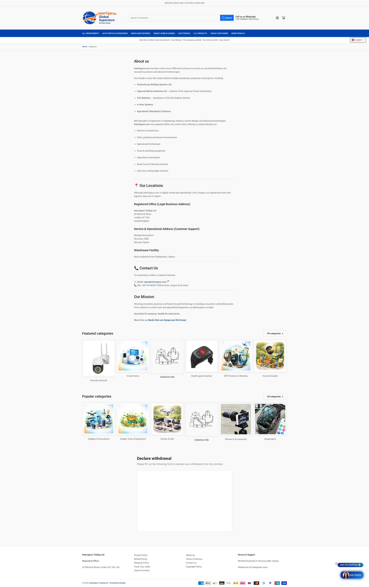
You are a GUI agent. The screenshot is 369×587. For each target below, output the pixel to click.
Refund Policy (140, 559)
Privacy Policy (140, 555)
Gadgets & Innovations (99, 439)
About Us (190, 555)
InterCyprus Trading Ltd (98, 583)
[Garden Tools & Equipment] (133, 419)
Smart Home (133, 376)
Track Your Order (219, 33)
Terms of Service (194, 559)
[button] (358, 40)
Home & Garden (270, 376)
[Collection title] (167, 356)
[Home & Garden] (270, 356)
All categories (274, 333)
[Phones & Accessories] (236, 419)
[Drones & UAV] (167, 419)
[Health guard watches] (202, 356)
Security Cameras (98, 380)
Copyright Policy (194, 566)
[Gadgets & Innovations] (99, 419)
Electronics (184, 33)
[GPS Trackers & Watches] (236, 356)
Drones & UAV (167, 439)
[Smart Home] (133, 356)
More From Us (238, 33)
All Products (200, 33)
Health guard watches (201, 376)
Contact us (191, 563)
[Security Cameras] (99, 358)
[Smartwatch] (270, 419)
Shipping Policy (141, 563)
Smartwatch (270, 439)
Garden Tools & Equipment (133, 439)
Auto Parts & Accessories (115, 33)
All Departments (90, 33)
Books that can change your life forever (167, 320)
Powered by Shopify (117, 583)
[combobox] (181, 17)
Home (84, 47)
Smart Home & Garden (164, 33)
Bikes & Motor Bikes (140, 33)
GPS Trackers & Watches (236, 376)
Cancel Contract (142, 570)
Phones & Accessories (236, 439)
